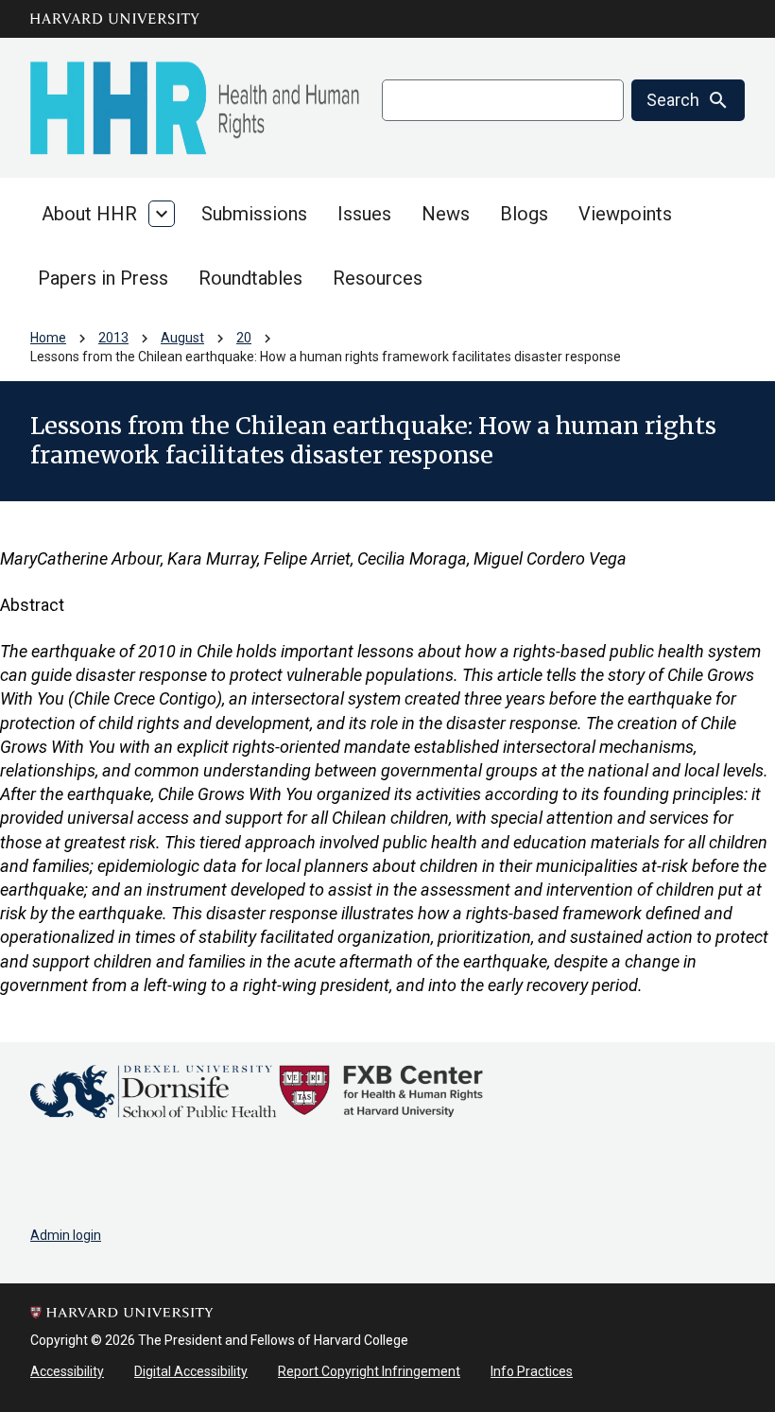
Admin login (65, 1235)
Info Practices (532, 1371)
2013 (113, 337)
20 (243, 337)
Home (48, 337)
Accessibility (67, 1371)
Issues (364, 213)
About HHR (89, 213)
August (182, 337)
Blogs (524, 213)
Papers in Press (103, 278)
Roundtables (250, 278)
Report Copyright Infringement (369, 1371)
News (446, 213)
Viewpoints (625, 213)
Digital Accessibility (191, 1371)
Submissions (254, 213)
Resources (377, 278)
